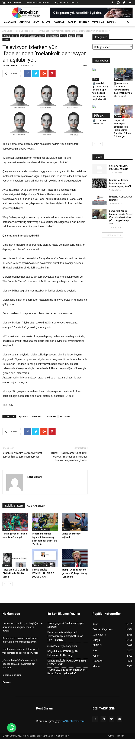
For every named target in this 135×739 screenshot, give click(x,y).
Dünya (46, 22)
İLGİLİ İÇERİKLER (14, 505)
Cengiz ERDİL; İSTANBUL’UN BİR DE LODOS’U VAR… (43, 573)
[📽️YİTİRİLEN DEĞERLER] (101, 111)
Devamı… (8, 682)
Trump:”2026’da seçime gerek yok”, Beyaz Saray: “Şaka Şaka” (75, 573)
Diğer (110, 22)
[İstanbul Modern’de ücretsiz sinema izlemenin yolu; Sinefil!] (99, 183)
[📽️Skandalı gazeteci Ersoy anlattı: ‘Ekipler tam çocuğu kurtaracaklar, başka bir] (101, 74)
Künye (111, 735)
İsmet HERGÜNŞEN (99, 115)
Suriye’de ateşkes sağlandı (62, 646)
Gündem (24, 22)
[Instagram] (118, 2)
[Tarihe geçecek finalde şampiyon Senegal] (15, 522)
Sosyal (79, 36)
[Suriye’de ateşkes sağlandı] (75, 522)
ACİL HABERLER (36, 505)
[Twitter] (124, 2)
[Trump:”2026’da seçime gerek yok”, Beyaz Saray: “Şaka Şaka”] (75, 558)
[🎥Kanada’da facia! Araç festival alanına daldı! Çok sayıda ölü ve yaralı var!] (123, 74)
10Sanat (84, 22)
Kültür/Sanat (52, 36)
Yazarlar (98, 22)
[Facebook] (112, 2)
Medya (63, 36)
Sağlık (72, 22)
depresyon (23, 416)
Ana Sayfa (7, 30)
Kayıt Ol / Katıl (61, 2)
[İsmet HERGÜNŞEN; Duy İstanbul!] (99, 200)
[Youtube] (130, 2)
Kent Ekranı (12, 65)
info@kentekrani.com (72, 721)
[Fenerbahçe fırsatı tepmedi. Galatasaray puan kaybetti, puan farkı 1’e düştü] (45, 522)
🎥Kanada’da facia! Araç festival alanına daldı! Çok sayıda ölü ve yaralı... (123, 89)
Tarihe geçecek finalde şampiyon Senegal (65, 625)
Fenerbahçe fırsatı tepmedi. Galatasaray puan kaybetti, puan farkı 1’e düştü (65, 636)
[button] (128, 22)
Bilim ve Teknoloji (24, 30)
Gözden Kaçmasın (37, 36)
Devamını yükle (111, 235)
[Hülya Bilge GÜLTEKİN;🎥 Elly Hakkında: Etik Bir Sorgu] (15, 558)
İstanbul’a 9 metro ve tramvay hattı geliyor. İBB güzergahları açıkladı (22, 454)
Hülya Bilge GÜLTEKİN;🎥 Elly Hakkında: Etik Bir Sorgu (15, 573)
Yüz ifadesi (65, 416)
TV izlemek (50, 416)
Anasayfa (10, 22)
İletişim (74, 2)
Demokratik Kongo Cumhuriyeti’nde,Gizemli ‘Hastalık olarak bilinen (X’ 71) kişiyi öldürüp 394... (121, 217)
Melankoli (36, 416)
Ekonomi (59, 22)
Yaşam (6, 39)
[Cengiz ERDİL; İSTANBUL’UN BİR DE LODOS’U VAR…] (45, 558)
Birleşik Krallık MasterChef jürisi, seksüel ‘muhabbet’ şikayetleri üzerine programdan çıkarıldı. (69, 456)
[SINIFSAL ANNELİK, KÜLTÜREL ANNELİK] (99, 169)
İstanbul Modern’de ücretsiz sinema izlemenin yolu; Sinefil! (120, 183)
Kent (36, 22)
